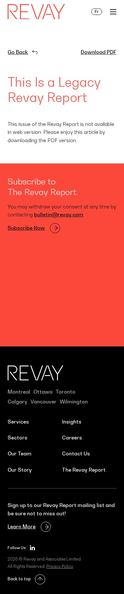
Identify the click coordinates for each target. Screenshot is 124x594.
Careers (72, 437)
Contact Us (76, 453)
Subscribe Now (26, 228)
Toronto (65, 391)
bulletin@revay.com (58, 214)
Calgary (17, 401)
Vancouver (44, 401)
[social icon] (32, 547)
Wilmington (74, 401)
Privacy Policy (59, 566)
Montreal (19, 391)
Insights (71, 421)
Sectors (17, 437)
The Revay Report (84, 470)
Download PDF (98, 52)
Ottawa (42, 391)
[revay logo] (36, 11)
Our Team (19, 453)
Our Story (20, 470)
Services (18, 421)
